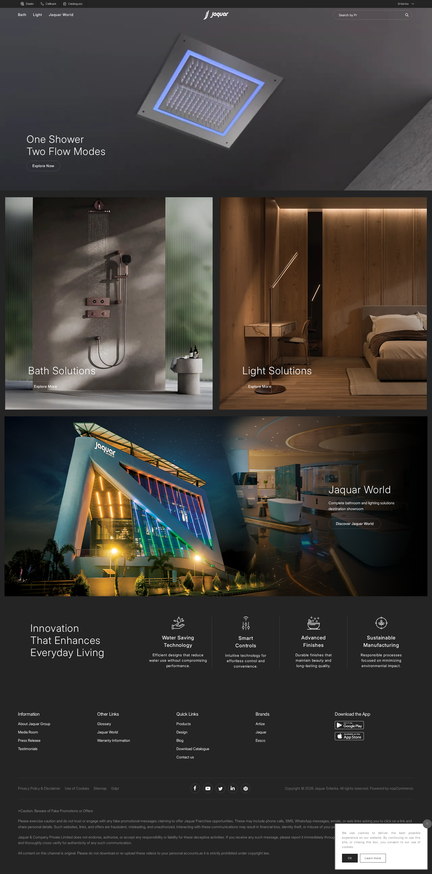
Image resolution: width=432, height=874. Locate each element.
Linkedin (233, 788)
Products (183, 724)
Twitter (220, 788)
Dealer (30, 3)
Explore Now (43, 166)
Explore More (45, 386)
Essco (260, 740)
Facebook (195, 788)
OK (350, 858)
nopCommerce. (402, 788)
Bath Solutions (62, 370)
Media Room (28, 732)
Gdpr (115, 788)
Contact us (185, 757)
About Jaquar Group (34, 724)
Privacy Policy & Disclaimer (39, 788)
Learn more (375, 858)
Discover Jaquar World (355, 523)
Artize (260, 724)
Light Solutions (277, 370)
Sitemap (100, 788)
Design (181, 732)
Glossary (104, 724)
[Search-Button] (407, 14)
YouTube (208, 788)
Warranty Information (113, 740)
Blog (179, 740)
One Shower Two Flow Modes (66, 145)
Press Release (29, 740)
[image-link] (349, 724)
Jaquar (261, 732)
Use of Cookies (77, 788)
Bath (22, 14)
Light (37, 14)
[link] (109, 303)
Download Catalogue (192, 748)
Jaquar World (61, 14)
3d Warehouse (245, 788)
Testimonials (28, 748)
